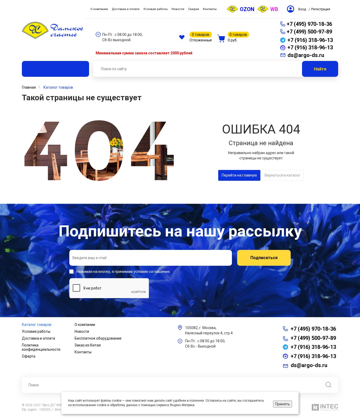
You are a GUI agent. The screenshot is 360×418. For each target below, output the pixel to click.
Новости (82, 331)
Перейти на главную (239, 175)
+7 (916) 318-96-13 (313, 347)
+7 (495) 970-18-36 (309, 24)
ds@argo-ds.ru (309, 365)
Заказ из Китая (88, 345)
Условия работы (36, 331)
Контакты (83, 352)
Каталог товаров (36, 324)
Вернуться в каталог (282, 175)
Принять (282, 404)
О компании (85, 324)
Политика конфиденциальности (41, 347)
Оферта (28, 356)
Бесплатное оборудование (98, 338)
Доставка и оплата (38, 338)
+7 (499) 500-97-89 (309, 31)
